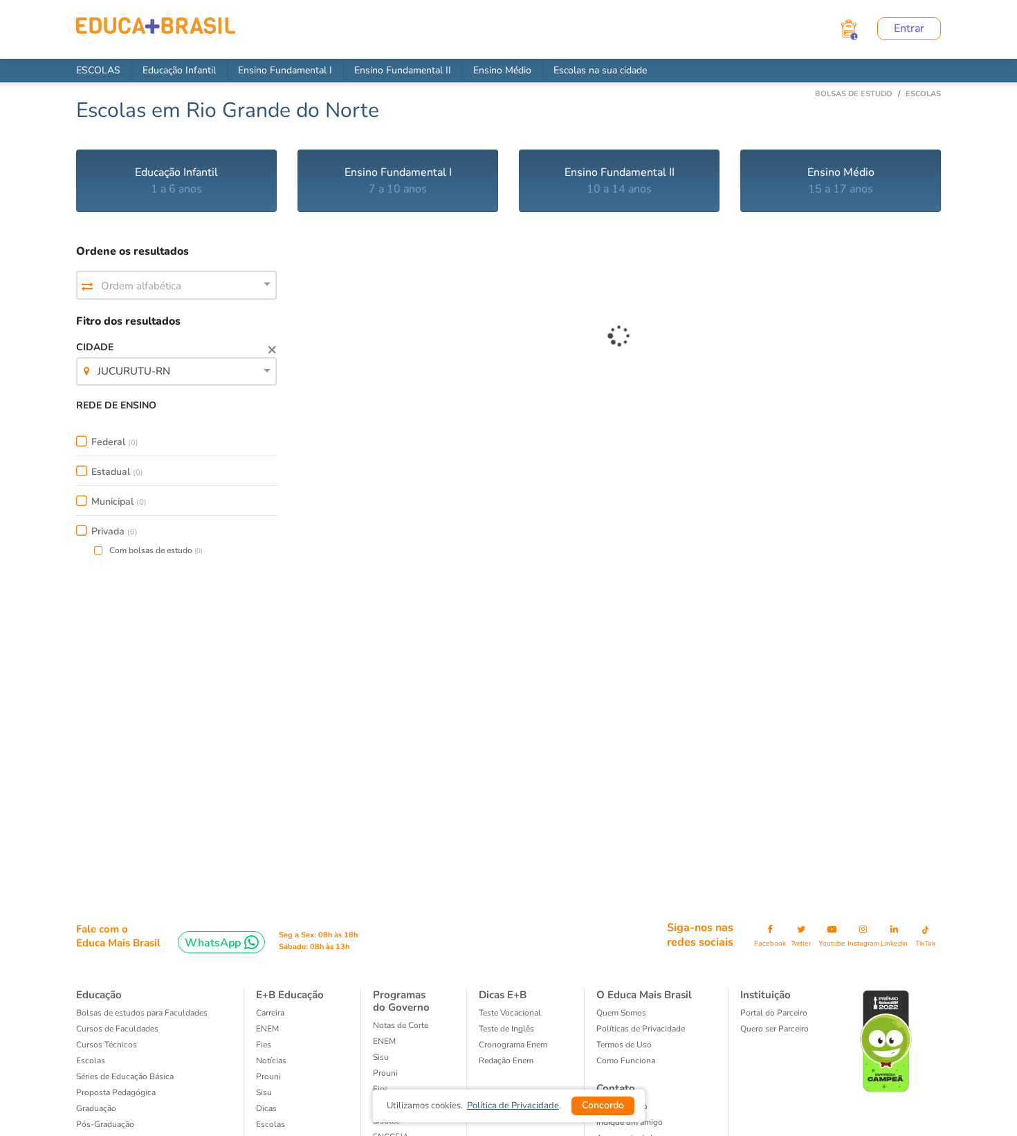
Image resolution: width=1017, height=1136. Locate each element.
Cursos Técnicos (106, 1044)
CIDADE (123, 359)
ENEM (267, 1028)
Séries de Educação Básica (125, 1076)
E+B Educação (290, 995)
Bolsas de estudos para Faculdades (142, 1012)
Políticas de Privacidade (640, 1028)
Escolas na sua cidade (600, 70)
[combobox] (176, 286)
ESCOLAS (98, 70)
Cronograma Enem (513, 1044)
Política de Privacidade (513, 1105)
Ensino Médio (502, 70)
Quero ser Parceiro (774, 1028)
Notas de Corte (400, 1025)
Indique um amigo (629, 1122)
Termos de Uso (624, 1044)
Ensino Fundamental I (285, 70)
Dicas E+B (502, 995)
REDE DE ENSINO (116, 405)
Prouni (268, 1076)
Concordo (603, 1105)
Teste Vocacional (510, 1012)
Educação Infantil (179, 70)
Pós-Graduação (105, 1124)
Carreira (270, 1012)
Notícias (271, 1060)
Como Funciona (625, 1060)
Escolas (90, 1060)
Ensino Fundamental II (402, 70)
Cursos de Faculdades (117, 1028)
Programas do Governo (401, 1001)
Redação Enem (506, 1060)
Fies (263, 1044)
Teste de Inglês (506, 1028)
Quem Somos (621, 1012)
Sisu (381, 1057)
